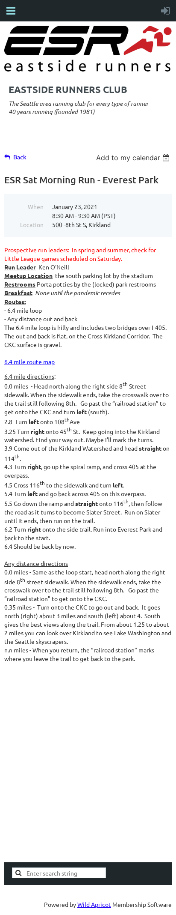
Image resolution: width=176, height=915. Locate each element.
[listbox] (134, 157)
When (36, 206)
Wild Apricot (94, 904)
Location (32, 224)
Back (19, 157)
